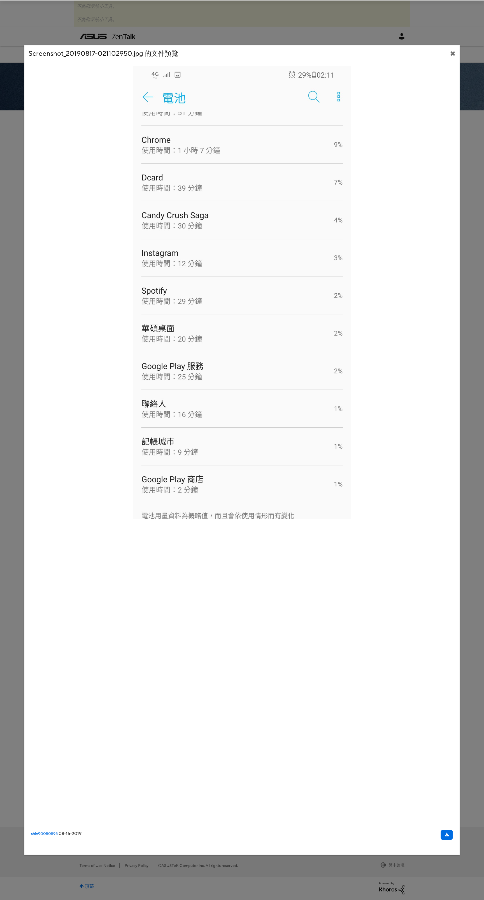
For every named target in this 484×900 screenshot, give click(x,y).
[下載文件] (447, 835)
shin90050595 (44, 833)
